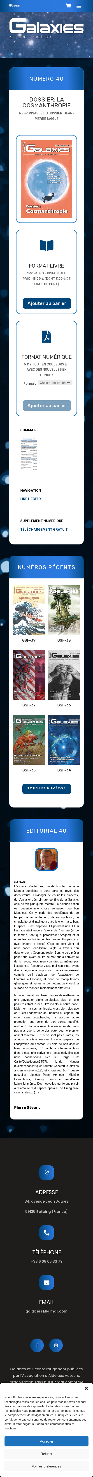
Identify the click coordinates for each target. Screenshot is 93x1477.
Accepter (46, 1441)
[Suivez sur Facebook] (37, 1345)
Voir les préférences (46, 1466)
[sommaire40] (29, 469)
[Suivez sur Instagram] (56, 1345)
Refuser (46, 1454)
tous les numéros (46, 788)
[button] (86, 1388)
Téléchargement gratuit (44, 529)
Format (29, 384)
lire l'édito (30, 499)
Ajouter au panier (47, 303)
